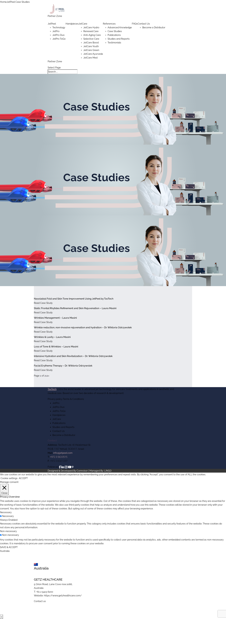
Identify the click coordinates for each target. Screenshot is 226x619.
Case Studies (115, 31)
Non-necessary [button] (8, 531)
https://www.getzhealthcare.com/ (63, 595)
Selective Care (91, 38)
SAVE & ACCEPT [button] (9, 547)
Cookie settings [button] (9, 478)
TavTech (52, 389)
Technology (58, 27)
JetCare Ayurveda (93, 53)
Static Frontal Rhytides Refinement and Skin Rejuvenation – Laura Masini (75, 308)
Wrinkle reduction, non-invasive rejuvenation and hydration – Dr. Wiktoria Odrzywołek (83, 327)
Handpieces (72, 23)
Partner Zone (55, 16)
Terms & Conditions (73, 399)
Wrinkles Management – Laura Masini (55, 317)
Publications (114, 35)
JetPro (55, 31)
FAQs (135, 23)
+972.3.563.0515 (58, 456)
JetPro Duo (58, 35)
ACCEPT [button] (23, 478)
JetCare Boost (91, 42)
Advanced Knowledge (120, 27)
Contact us (40, 601)
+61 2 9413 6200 (44, 591)
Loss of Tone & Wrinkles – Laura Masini (56, 346)
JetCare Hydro (91, 27)
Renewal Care (91, 31)
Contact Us (58, 431)
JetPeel (52, 23)
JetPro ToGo (59, 38)
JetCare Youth (91, 46)
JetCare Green (91, 50)
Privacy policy (55, 399)
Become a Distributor (153, 27)
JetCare (83, 23)
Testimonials (114, 42)
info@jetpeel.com (62, 452)
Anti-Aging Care (92, 35)
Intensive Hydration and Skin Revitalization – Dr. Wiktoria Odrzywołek (73, 356)
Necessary (8, 516)
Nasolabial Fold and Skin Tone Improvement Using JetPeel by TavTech (73, 298)
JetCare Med (90, 57)
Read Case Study (43, 303)
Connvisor (82, 470)
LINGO (107, 470)
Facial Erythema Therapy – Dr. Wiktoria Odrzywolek (63, 365)
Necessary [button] (6, 512)
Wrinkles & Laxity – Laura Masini (52, 336)
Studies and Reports (119, 38)
